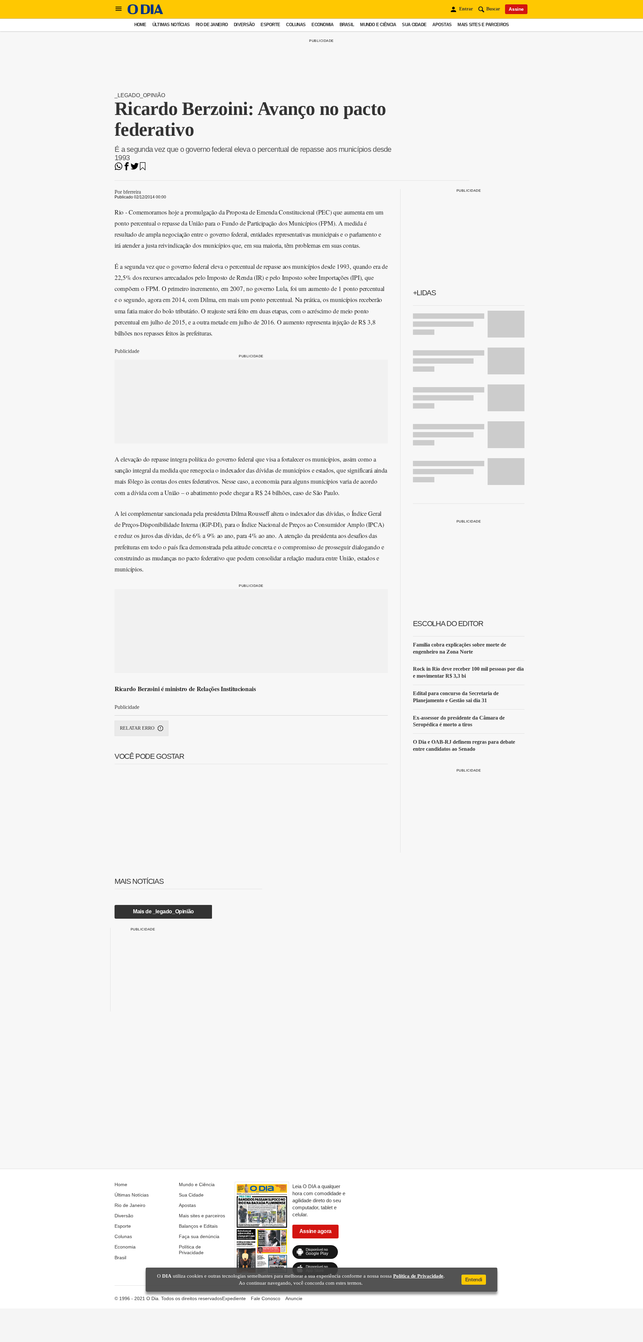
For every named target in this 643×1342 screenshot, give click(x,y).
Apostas (441, 24)
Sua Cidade (414, 24)
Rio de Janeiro (212, 24)
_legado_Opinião (140, 95)
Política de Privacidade (191, 1249)
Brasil (347, 24)
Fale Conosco (265, 1298)
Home (140, 24)
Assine (516, 9)
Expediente (234, 1298)
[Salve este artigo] (143, 168)
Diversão (244, 24)
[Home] (145, 12)
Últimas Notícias (171, 24)
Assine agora (315, 1231)
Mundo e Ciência (378, 24)
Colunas (295, 24)
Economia (322, 24)
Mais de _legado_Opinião (163, 911)
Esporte (270, 24)
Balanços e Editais (198, 1226)
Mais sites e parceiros (483, 24)
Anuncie (293, 1298)
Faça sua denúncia (199, 1236)
